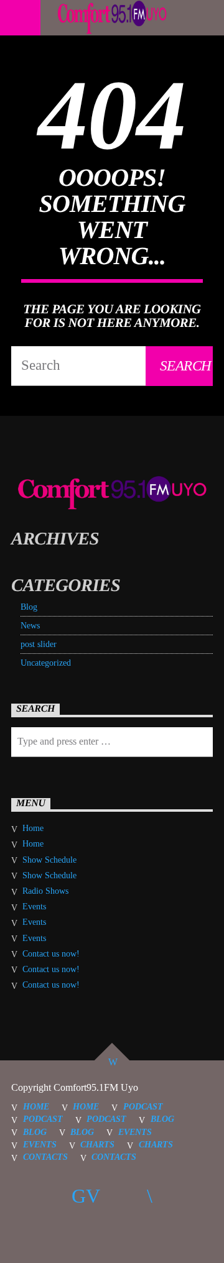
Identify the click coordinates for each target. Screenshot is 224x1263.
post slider (39, 644)
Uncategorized (46, 663)
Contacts (45, 1157)
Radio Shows (45, 891)
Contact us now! (51, 953)
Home (33, 828)
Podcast (143, 1106)
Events (34, 906)
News (30, 625)
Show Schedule (49, 860)
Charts (97, 1144)
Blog (29, 607)
